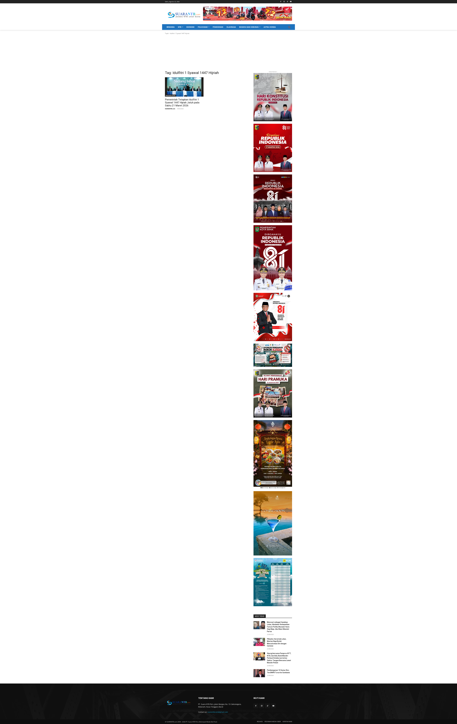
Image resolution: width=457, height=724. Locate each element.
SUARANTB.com (170, 109)
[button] (289, 27)
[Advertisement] (228, 52)
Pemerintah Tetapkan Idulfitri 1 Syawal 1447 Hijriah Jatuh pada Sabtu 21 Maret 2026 (182, 102)
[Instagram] (284, 1)
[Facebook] (280, 1)
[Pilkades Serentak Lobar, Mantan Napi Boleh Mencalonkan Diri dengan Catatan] (259, 642)
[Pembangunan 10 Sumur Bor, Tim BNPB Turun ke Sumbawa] (259, 673)
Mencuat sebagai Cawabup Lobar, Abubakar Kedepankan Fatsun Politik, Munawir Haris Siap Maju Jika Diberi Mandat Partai (278, 626)
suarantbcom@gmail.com (218, 712)
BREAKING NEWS (170, 95)
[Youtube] (290, 1)
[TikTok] (287, 1)
